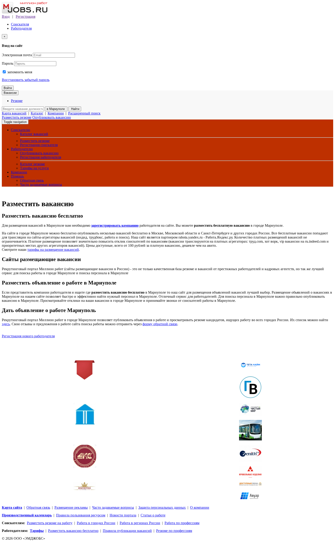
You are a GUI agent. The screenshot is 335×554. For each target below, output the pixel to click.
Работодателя (21, 28)
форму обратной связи (159, 324)
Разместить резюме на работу (49, 523)
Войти (8, 88)
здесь (6, 324)
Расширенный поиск (84, 113)
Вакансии (10, 92)
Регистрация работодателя (40, 157)
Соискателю (20, 130)
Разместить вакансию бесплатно (73, 531)
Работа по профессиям (182, 523)
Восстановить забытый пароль (25, 80)
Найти (74, 109)
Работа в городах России (96, 523)
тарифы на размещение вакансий (53, 250)
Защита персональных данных (162, 507)
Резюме (17, 101)
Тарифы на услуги (34, 168)
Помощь (17, 176)
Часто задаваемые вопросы (41, 184)
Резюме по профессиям (174, 531)
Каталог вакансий (34, 134)
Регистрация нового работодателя (28, 336)
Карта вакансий (14, 113)
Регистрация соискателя (39, 145)
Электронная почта (17, 55)
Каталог (37, 113)
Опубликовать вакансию (51, 117)
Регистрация (25, 16)
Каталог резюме (32, 164)
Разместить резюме (16, 117)
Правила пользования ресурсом (80, 515)
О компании (199, 507)
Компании (56, 113)
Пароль (7, 63)
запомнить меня (19, 72)
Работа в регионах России (140, 523)
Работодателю (22, 149)
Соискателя (20, 24)
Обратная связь (32, 180)
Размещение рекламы (71, 507)
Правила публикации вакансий (127, 531)
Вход (6, 16)
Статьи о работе (153, 515)
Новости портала (123, 515)
